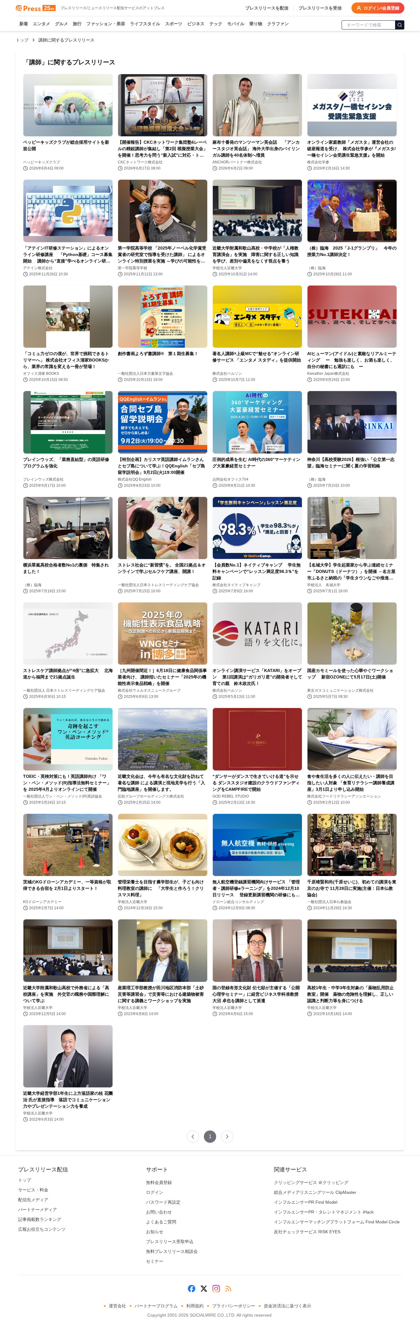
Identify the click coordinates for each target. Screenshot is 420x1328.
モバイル (235, 23)
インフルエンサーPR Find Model (305, 1202)
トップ (22, 40)
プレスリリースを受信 (320, 8)
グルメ (61, 23)
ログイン (154, 1192)
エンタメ (41, 23)
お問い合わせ (159, 1212)
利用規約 (195, 1305)
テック (215, 23)
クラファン (278, 23)
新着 (23, 23)
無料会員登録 (159, 1182)
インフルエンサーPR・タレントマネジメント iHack (324, 1212)
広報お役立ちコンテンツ (41, 1229)
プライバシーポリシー (233, 1305)
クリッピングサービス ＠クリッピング (311, 1182)
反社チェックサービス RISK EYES (307, 1231)
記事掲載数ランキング (39, 1219)
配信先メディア (33, 1199)
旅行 (77, 23)
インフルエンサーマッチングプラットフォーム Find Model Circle (337, 1221)
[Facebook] (191, 1288)
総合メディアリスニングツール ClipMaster (315, 1192)
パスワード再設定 (163, 1202)
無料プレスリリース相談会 (172, 1251)
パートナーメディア (37, 1209)
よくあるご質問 (161, 1221)
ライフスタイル (145, 23)
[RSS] (228, 1288)
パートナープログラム (156, 1305)
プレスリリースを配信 (266, 8)
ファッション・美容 (105, 23)
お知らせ (154, 1231)
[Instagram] (216, 1288)
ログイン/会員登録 (381, 8)
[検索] (399, 25)
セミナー (154, 1261)
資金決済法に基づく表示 (287, 1305)
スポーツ (173, 23)
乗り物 (255, 23)
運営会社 (117, 1305)
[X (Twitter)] (204, 1288)
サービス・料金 (33, 1189)
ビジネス (195, 23)
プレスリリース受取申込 (169, 1241)
